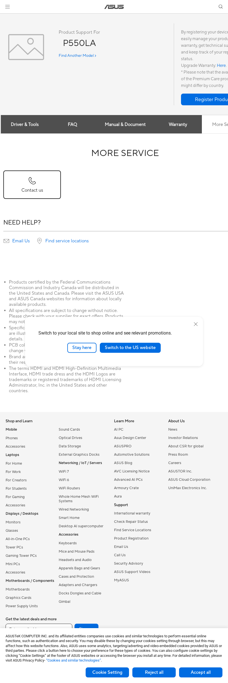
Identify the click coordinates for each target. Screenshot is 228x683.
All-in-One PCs (18, 539)
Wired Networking (74, 509)
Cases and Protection (76, 576)
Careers (174, 463)
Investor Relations (183, 438)
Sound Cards (69, 429)
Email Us (21, 241)
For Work (13, 472)
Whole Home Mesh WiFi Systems (79, 498)
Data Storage (70, 446)
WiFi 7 (64, 471)
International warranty (132, 513)
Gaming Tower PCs (21, 555)
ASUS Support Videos (132, 572)
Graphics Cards (18, 598)
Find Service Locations (132, 530)
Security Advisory (128, 563)
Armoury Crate (126, 488)
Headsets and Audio (75, 560)
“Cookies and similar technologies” (73, 660)
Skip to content (7, 17)
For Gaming (15, 497)
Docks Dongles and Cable (80, 593)
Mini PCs (13, 564)
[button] (7, 6)
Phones (12, 438)
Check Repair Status (131, 521)
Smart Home (69, 518)
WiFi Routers (69, 488)
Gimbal (64, 601)
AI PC (118, 429)
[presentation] (6, 241)
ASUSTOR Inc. (180, 471)
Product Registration (131, 538)
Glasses (12, 530)
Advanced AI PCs (128, 479)
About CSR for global (186, 446)
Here (221, 65)
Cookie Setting (107, 672)
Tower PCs (14, 547)
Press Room (178, 454)
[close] (196, 324)
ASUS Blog (123, 463)
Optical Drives (70, 438)
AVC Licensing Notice (132, 471)
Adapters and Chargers (78, 585)
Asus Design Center (130, 438)
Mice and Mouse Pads (77, 551)
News (172, 429)
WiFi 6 (64, 480)
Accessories (15, 446)
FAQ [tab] (72, 124)
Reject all (154, 672)
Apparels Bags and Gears (79, 568)
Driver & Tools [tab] (25, 124)
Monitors (13, 522)
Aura (118, 496)
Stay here (81, 347)
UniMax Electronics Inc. (187, 488)
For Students (16, 488)
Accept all (201, 672)
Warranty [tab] (178, 124)
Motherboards (18, 589)
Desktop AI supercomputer (81, 526)
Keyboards (68, 543)
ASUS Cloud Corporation (189, 479)
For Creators (16, 480)
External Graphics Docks (79, 454)
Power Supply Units (22, 606)
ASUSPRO (123, 446)
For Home (14, 463)
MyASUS (121, 580)
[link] (114, 7)
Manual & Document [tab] (125, 124)
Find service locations (67, 241)
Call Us (120, 555)
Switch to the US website (130, 347)
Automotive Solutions (132, 454)
